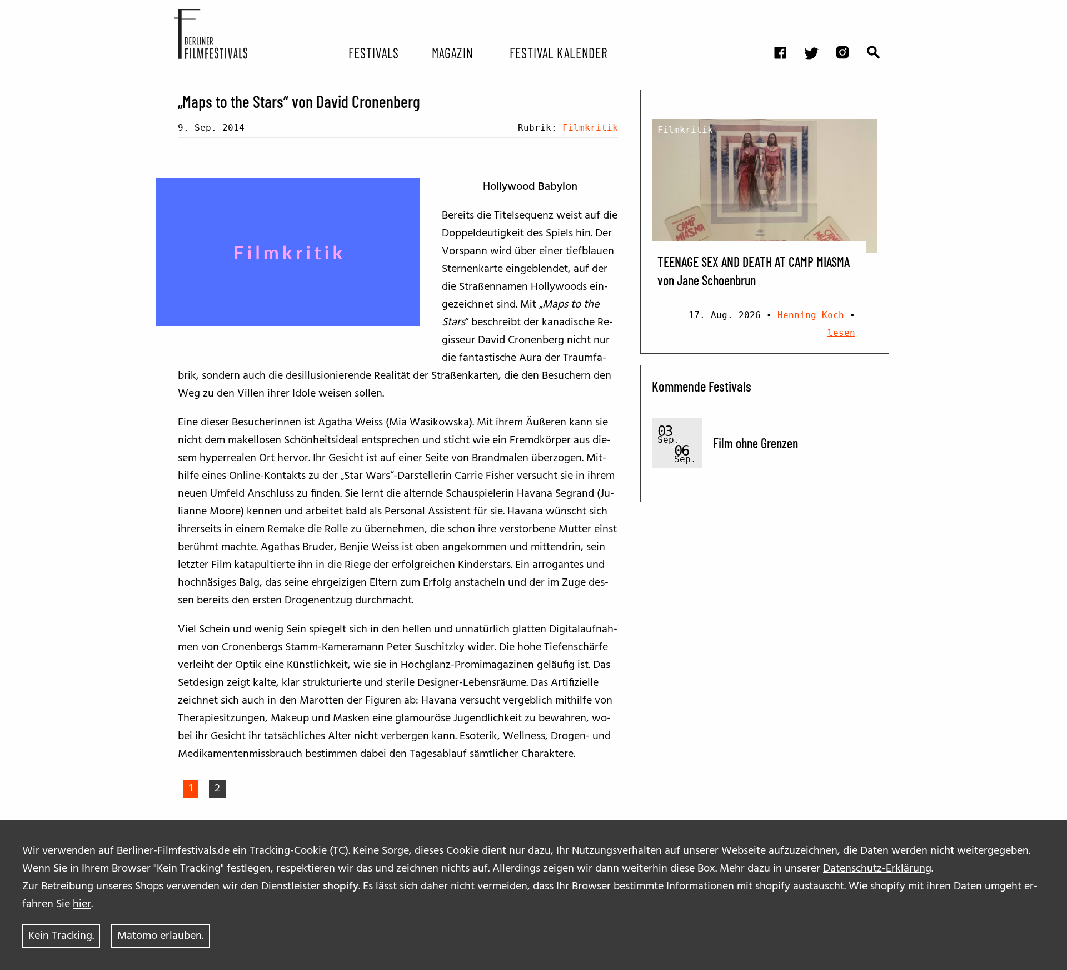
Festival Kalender (558, 52)
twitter (816, 8)
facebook (785, 8)
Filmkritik (590, 127)
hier (82, 904)
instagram (848, 8)
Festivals (373, 52)
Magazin (452, 52)
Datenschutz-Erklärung (877, 869)
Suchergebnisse (879, 8)
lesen (841, 333)
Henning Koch (810, 315)
